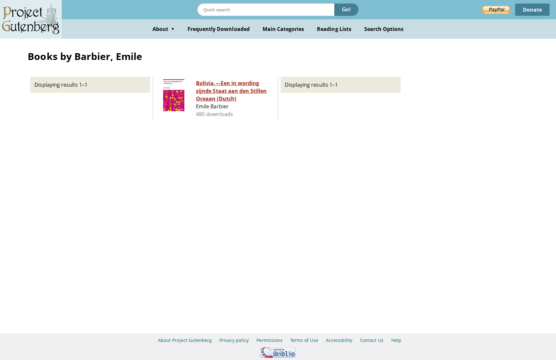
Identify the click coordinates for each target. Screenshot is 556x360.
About (164, 29)
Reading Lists (334, 29)
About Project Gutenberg (185, 340)
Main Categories (283, 29)
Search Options (384, 29)
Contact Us (371, 340)
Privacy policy (234, 340)
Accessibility (339, 340)
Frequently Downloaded (219, 29)
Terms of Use (304, 340)
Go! (346, 9)
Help (396, 340)
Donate (532, 9)
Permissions (269, 340)
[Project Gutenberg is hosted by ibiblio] (278, 356)
